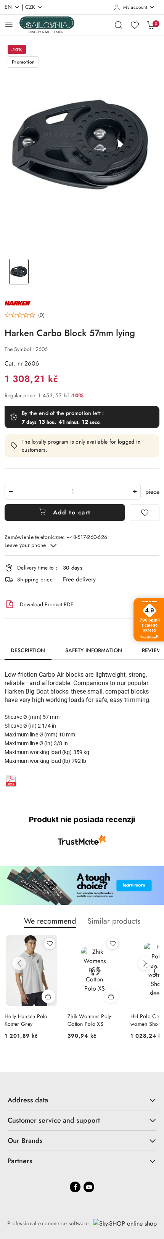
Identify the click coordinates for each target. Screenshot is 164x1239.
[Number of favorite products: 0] (134, 25)
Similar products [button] (113, 921)
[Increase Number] (134, 491)
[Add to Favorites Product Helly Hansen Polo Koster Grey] (49, 943)
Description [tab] (28, 650)
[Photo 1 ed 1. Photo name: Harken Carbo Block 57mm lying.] (19, 271)
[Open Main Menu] (9, 24)
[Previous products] (19, 963)
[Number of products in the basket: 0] (150, 25)
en (8, 7)
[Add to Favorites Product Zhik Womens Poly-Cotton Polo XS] (112, 943)
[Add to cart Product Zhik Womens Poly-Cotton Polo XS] (111, 996)
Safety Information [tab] (93, 650)
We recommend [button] (50, 921)
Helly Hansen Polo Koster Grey (26, 1020)
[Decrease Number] (10, 491)
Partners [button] (20, 1161)
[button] (25, 315)
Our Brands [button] (25, 1141)
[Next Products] (145, 963)
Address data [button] (28, 1100)
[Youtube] (89, 1187)
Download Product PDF (46, 604)
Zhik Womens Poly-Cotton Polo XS (90, 1020)
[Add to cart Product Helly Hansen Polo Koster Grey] (48, 996)
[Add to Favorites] (144, 512)
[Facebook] (75, 1187)
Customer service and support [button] (54, 1120)
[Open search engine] (118, 25)
